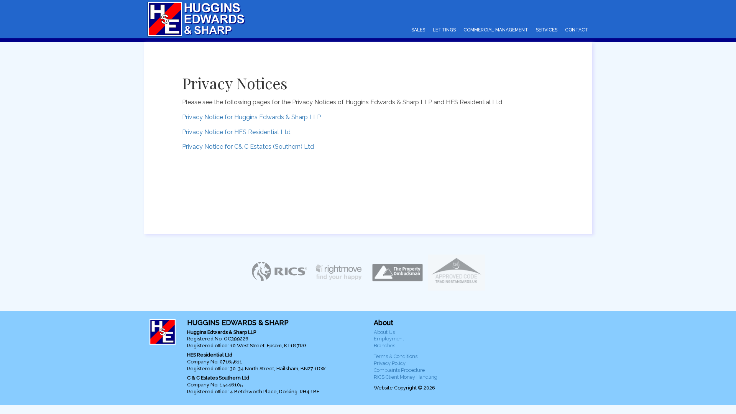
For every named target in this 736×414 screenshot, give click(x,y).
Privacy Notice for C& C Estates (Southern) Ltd (248, 146)
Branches (384, 345)
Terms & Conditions (395, 356)
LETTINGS (444, 30)
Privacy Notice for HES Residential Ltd (236, 132)
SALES (418, 30)
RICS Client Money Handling (405, 377)
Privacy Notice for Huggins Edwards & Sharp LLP (251, 117)
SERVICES (546, 30)
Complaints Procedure (399, 370)
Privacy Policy (390, 363)
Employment (389, 339)
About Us (384, 332)
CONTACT (576, 30)
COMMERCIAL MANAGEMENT (495, 30)
